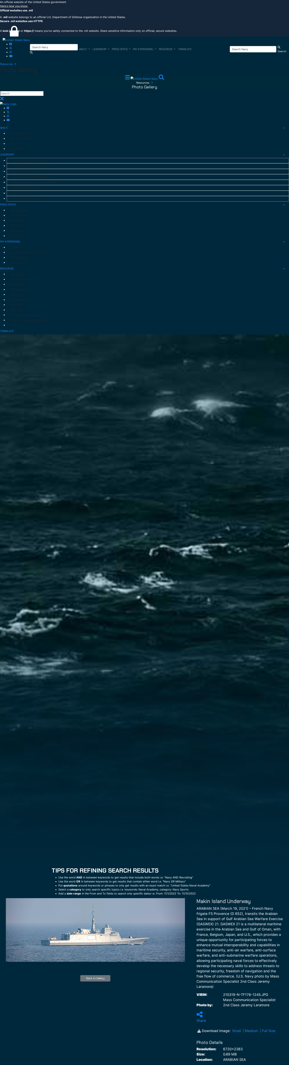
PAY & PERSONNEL (10, 241)
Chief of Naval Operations (26, 171)
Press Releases (19, 215)
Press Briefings (19, 210)
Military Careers (20, 257)
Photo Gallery (18, 274)
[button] (144, 6)
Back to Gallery (95, 978)
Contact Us (17, 325)
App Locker (17, 284)
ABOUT (4, 128)
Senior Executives (22, 193)
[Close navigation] (2, 99)
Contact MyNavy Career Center (28, 252)
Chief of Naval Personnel (26, 187)
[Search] (161, 78)
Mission (15, 143)
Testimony (17, 220)
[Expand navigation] (128, 78)
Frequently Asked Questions (27, 315)
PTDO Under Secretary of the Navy (32, 166)
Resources (7, 64)
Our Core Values (20, 133)
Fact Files (16, 305)
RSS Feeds (17, 310)
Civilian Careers (19, 262)
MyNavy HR (17, 247)
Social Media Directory (23, 279)
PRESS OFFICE (8, 204)
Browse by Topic (20, 289)
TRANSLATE (7, 331)
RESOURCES (7, 268)
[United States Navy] (16, 40)
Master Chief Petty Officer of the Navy (34, 182)
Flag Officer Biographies (25, 198)
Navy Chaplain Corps (22, 300)
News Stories (18, 236)
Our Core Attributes (22, 138)
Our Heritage (18, 149)
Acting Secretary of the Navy (28, 160)
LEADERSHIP (7, 154)
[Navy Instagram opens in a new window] (10, 52)
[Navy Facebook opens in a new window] (10, 44)
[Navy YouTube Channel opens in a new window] (10, 56)
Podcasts (16, 294)
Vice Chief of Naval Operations (29, 177)
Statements (17, 230)
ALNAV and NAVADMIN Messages (29, 320)
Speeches (16, 225)
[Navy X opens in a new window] (10, 48)
